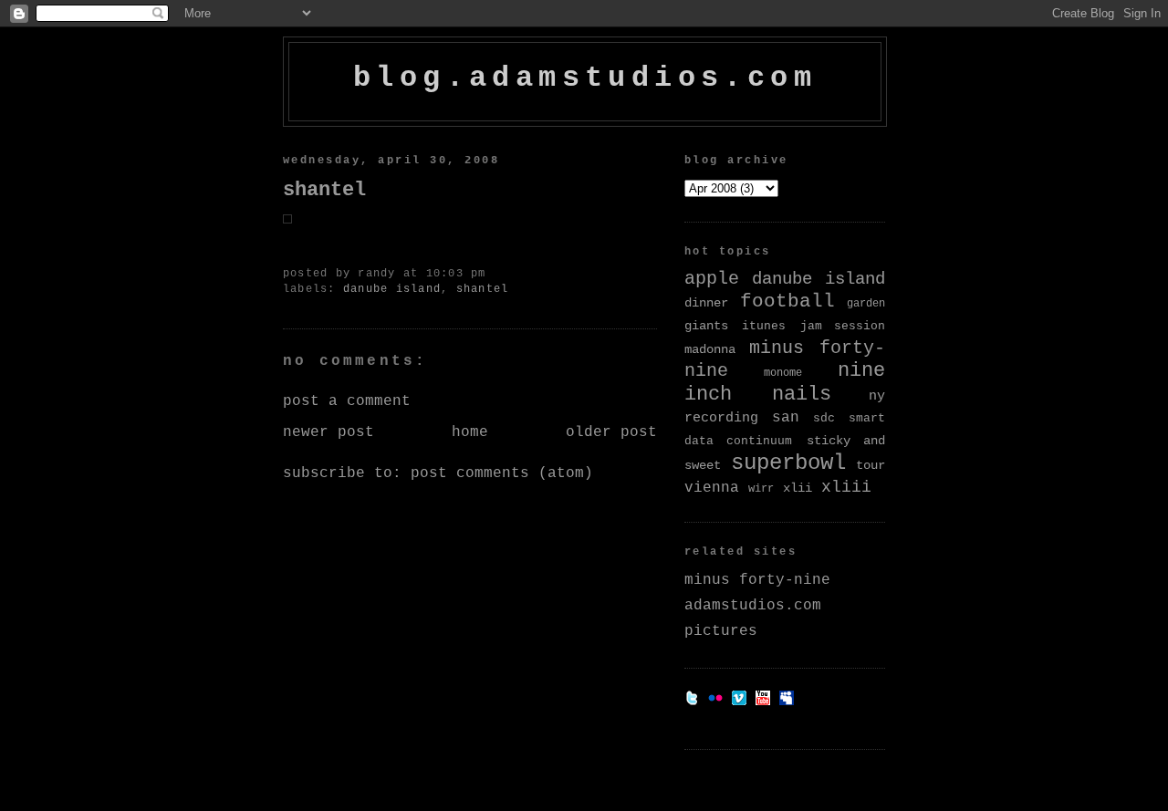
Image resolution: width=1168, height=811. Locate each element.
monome (783, 373)
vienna (711, 487)
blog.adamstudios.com (585, 78)
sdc (824, 418)
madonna (709, 349)
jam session (842, 326)
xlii (797, 488)
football (787, 301)
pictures (720, 631)
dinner (706, 303)
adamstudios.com (752, 606)
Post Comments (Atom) (502, 473)
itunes (764, 326)
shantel (324, 190)
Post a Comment (347, 401)
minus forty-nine (757, 580)
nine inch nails (784, 382)
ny (877, 396)
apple (711, 279)
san (785, 417)
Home (470, 432)
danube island (392, 289)
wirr (761, 489)
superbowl (788, 463)
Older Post (611, 432)
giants (706, 325)
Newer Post (328, 432)
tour (870, 465)
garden (866, 303)
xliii (846, 487)
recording (721, 418)
